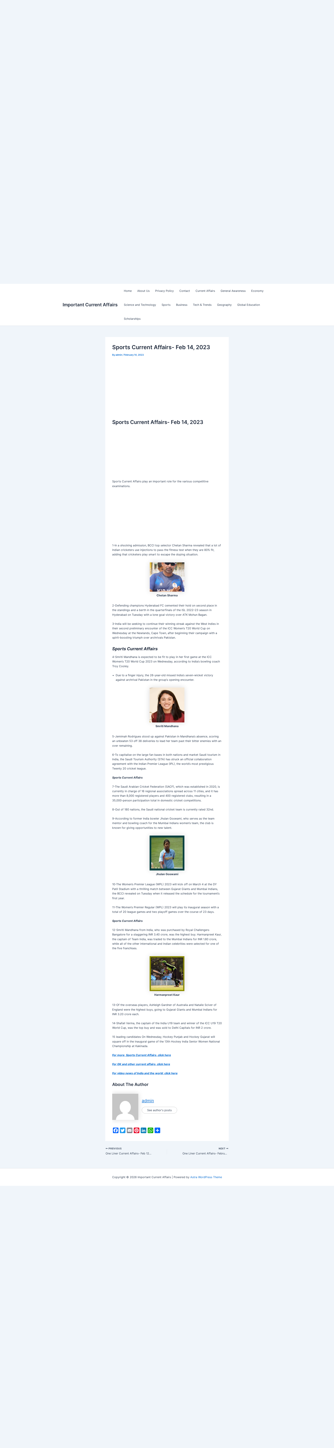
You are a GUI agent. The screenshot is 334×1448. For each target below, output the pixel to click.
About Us (143, 291)
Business (181, 304)
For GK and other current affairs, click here (141, 1064)
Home (128, 291)
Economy (257, 291)
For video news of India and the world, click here (145, 1073)
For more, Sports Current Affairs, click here (141, 1055)
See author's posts (159, 1110)
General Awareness (233, 291)
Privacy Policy (164, 291)
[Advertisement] (104, 24)
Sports (166, 304)
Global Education (248, 304)
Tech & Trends (202, 304)
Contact (184, 291)
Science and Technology (140, 304)
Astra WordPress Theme (206, 1177)
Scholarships (132, 318)
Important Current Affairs (90, 304)
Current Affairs (205, 291)
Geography (224, 304)
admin (148, 1100)
